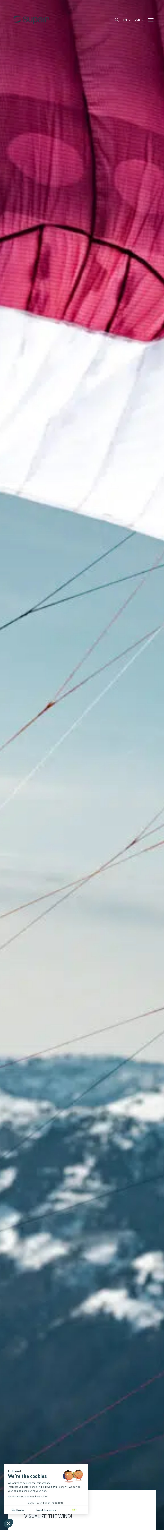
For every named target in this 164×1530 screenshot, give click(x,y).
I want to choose (46, 1510)
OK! (74, 1510)
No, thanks (17, 1510)
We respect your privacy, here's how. (28, 1496)
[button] (8, 1523)
